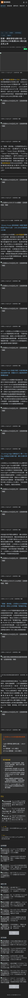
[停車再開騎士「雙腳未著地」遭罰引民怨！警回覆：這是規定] (5, 927)
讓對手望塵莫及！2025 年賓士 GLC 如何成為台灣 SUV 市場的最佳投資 (18, 904)
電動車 (9, 35)
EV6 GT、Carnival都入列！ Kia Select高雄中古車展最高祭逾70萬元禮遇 (14, 785)
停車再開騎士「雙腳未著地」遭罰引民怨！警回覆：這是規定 (18, 926)
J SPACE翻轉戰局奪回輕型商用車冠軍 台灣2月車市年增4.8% (18, 919)
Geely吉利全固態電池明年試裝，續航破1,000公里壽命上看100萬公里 (18, 867)
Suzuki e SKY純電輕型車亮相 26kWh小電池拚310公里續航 (18, 850)
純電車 (11, 32)
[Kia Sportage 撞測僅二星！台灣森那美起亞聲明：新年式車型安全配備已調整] (6, 811)
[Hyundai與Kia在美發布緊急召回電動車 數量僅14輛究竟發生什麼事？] (6, 803)
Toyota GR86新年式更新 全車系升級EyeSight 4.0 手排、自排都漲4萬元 (15, 774)
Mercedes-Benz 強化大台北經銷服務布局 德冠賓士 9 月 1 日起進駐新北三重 (18, 972)
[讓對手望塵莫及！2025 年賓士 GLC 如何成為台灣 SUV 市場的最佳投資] (5, 904)
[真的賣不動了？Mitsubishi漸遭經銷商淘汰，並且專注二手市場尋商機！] (5, 889)
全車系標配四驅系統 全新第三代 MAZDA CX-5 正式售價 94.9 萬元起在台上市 (18, 942)
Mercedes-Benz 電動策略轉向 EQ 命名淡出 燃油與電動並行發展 (18, 911)
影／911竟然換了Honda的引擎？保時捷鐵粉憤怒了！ (18, 896)
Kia (2, 32)
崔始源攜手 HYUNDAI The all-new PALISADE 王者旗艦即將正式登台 (18, 965)
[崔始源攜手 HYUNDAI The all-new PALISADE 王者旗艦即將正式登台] (5, 965)
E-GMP (3, 35)
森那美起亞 (18, 32)
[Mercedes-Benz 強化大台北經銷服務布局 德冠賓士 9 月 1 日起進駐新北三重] (5, 973)
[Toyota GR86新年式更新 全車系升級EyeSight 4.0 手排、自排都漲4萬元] (5, 951)
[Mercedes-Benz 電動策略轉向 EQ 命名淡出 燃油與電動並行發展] (5, 912)
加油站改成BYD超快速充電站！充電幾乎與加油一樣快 (18, 858)
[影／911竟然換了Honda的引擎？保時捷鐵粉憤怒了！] (5, 897)
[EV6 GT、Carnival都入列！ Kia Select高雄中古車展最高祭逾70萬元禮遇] (5, 980)
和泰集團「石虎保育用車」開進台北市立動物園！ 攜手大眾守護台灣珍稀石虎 (14, 764)
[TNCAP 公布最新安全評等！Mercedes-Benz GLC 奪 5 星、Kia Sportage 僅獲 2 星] (6, 818)
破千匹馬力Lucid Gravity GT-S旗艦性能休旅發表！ (18, 873)
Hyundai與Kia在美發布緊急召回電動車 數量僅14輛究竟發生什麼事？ (18, 803)
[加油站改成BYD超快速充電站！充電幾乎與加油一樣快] (5, 859)
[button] (26, 2)
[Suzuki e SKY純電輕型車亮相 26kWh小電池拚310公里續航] (5, 851)
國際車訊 (15, 6)
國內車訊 (3, 6)
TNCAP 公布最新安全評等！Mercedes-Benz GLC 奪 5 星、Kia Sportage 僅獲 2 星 (18, 817)
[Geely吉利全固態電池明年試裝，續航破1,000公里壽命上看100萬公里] (5, 867)
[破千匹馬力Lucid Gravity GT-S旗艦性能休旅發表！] (5, 875)
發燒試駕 (9, 6)
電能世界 (22, 6)
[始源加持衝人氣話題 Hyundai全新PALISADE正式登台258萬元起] (5, 958)
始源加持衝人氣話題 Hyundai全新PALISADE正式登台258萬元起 (14, 769)
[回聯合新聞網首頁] (2, 2)
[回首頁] (7, 2)
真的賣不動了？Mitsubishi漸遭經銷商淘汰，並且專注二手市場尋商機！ (18, 889)
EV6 (6, 32)
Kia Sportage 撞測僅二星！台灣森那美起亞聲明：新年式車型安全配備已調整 (18, 810)
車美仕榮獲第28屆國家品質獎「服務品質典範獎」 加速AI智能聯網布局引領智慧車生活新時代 (15, 780)
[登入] (24, 2)
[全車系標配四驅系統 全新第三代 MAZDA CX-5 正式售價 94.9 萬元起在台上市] (5, 943)
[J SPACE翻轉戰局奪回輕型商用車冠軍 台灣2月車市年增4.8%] (5, 919)
